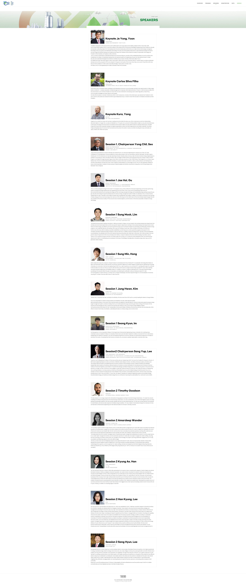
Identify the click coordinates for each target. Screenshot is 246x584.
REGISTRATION (225, 3)
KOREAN (239, 3)
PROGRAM (208, 3)
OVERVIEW (200, 3)
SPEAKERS (216, 3)
